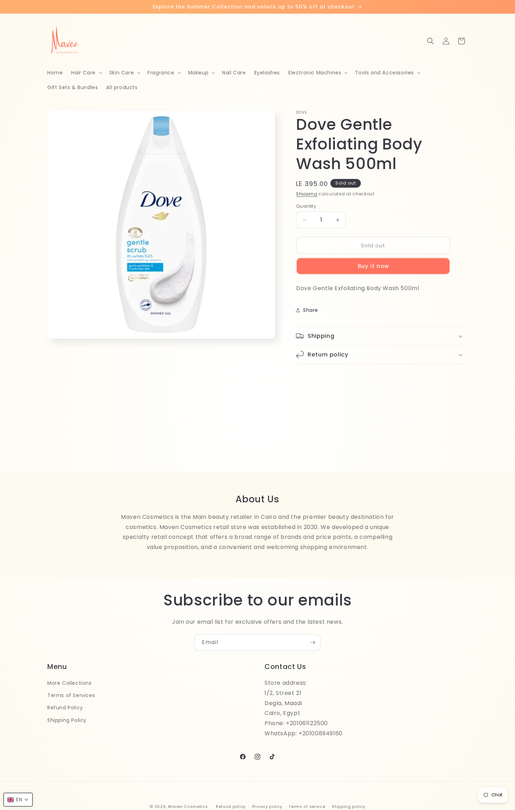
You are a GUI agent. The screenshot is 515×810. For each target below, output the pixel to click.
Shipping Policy (67, 719)
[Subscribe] (312, 642)
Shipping (306, 194)
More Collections (69, 683)
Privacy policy (267, 806)
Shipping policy (348, 806)
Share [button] (310, 310)
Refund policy (231, 806)
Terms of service (307, 806)
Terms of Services (71, 695)
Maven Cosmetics (188, 806)
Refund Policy (65, 707)
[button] (86, 72)
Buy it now (373, 266)
